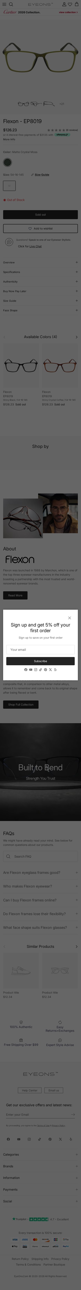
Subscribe (40, 661)
